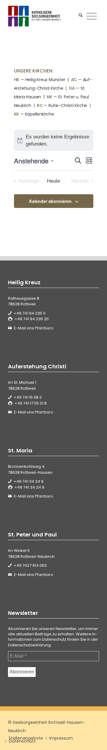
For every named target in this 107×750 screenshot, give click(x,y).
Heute (53, 181)
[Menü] (91, 16)
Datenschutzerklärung (29, 645)
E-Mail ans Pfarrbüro (33, 328)
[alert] (53, 140)
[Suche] (81, 16)
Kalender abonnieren (50, 201)
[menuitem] (81, 16)
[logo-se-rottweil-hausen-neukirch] (44, 16)
